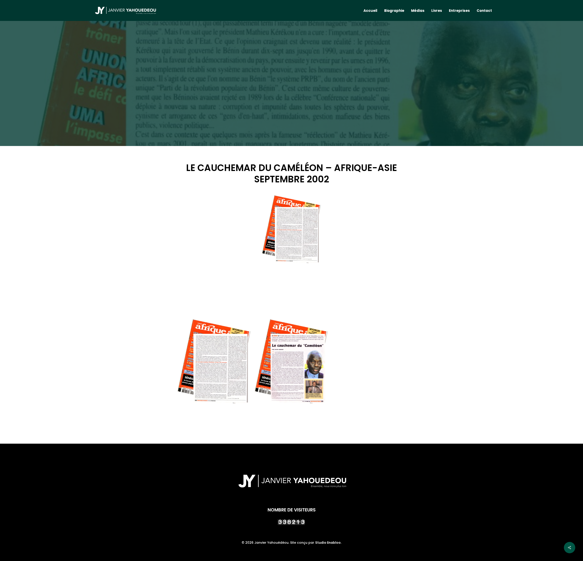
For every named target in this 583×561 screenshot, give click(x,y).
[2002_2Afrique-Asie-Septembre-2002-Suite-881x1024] (214, 361)
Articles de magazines (291, 101)
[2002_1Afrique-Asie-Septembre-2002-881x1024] (291, 361)
